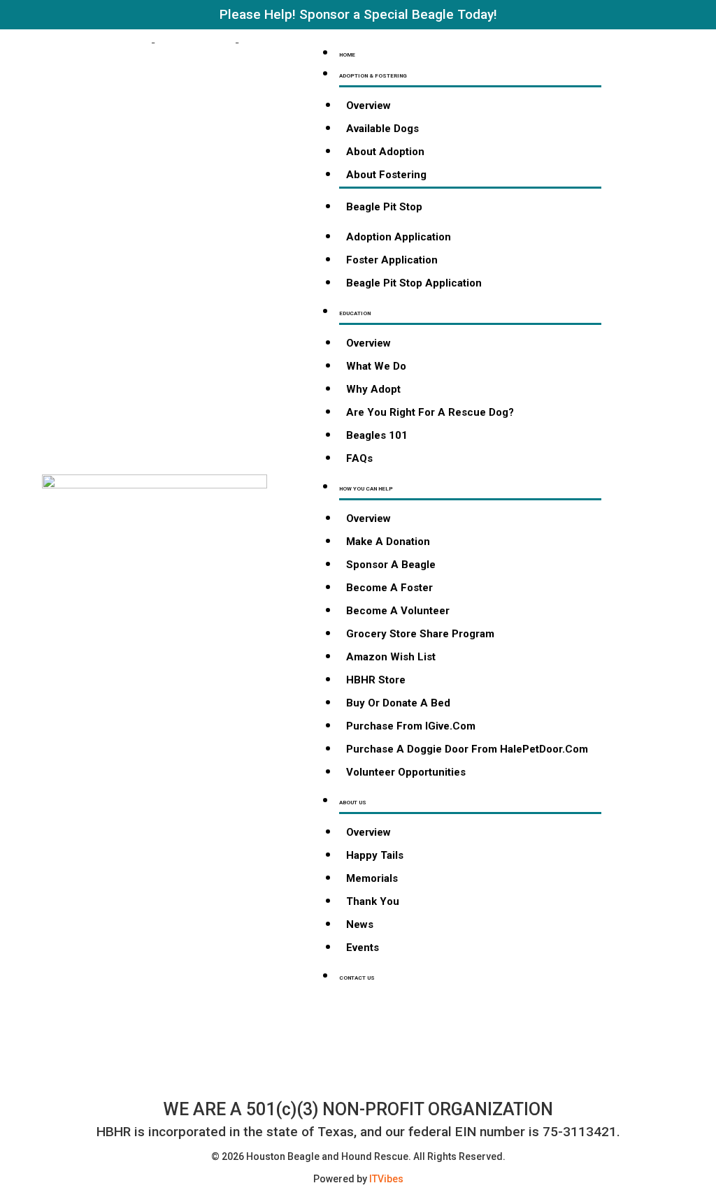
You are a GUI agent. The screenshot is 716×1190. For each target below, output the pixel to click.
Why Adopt (373, 389)
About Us (352, 802)
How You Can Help (366, 489)
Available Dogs (382, 128)
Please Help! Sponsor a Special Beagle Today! (358, 14)
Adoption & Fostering (373, 76)
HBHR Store (376, 680)
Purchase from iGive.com (410, 726)
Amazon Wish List (391, 657)
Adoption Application (398, 237)
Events (362, 947)
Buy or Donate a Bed (398, 703)
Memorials (372, 878)
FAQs (359, 458)
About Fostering (386, 174)
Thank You (372, 901)
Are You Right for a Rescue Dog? (430, 412)
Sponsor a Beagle (391, 564)
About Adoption (385, 151)
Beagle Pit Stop (384, 207)
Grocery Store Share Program (420, 633)
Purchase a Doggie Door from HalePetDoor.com (467, 749)
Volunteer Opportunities (406, 772)
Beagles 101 (377, 435)
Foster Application (392, 260)
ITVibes (386, 1178)
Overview (368, 105)
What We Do (376, 366)
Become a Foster (389, 587)
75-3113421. (581, 1132)
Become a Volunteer (398, 610)
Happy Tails (374, 855)
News (359, 924)
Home (347, 55)
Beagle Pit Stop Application (414, 283)
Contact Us (357, 978)
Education (355, 313)
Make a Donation (388, 541)
